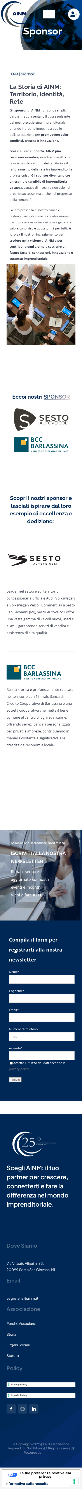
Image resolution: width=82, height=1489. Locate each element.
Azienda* (16, 1048)
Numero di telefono (23, 1029)
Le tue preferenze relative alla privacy (45, 1475)
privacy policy (19, 1069)
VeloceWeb (50, 1452)
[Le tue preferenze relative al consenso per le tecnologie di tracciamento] (74, 1481)
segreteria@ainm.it (22, 1298)
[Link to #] (74, 14)
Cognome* (16, 991)
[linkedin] (33, 1409)
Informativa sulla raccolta (26, 1483)
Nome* (14, 972)
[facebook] (11, 1409)
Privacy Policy (19, 1384)
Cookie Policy (19, 1395)
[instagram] (22, 1409)
